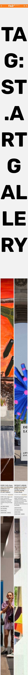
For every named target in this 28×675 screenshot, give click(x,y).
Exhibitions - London (5, 512)
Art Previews (4, 508)
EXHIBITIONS (3, 510)
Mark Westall (10, 494)
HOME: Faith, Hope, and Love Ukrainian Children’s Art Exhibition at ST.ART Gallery (7, 489)
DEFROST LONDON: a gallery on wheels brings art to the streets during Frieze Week (20, 489)
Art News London (5, 506)
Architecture (18, 507)
